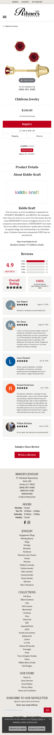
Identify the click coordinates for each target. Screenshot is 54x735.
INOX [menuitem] (27, 629)
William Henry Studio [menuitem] (27, 662)
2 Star (23, 269)
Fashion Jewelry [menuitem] (27, 568)
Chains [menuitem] (27, 558)
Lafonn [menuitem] (27, 639)
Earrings (22, 244)
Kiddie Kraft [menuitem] (27, 636)
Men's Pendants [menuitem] (27, 585)
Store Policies (27, 684)
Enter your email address (27, 705)
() (47, 261)
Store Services (27, 681)
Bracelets (14, 244)
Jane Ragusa (22, 301)
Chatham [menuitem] (27, 613)
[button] (15, 2)
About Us (27, 677)
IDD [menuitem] (27, 623)
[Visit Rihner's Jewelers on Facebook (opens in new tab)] (25, 522)
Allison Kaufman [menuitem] (27, 600)
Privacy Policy (27, 687)
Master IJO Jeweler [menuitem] (27, 646)
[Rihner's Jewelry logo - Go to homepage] (27, 12)
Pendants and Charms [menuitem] (27, 555)
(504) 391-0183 (27, 89)
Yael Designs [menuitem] (27, 666)
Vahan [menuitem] (27, 659)
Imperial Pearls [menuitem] (27, 626)
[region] (27, 59)
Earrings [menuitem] (27, 545)
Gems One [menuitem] (27, 619)
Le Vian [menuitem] (27, 643)
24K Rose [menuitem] (27, 596)
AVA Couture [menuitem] (27, 606)
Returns (39, 136)
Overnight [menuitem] (27, 649)
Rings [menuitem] (27, 542)
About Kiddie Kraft (27, 175)
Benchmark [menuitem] (27, 609)
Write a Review (27, 455)
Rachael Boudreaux (25, 385)
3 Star (23, 267)
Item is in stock (27, 150)
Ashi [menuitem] (27, 603)
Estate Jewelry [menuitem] (27, 578)
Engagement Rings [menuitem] (27, 535)
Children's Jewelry (11, 26)
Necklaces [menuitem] (27, 552)
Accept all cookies (36, 728)
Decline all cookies (18, 728)
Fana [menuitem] (27, 616)
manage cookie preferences (25, 722)
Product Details (27, 167)
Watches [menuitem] (27, 562)
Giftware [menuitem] (27, 581)
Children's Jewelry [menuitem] (27, 565)
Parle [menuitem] (27, 653)
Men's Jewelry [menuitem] (27, 572)
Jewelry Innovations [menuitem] (27, 633)
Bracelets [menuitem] (27, 548)
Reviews (27, 254)
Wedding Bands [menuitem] (27, 538)
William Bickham (24, 423)
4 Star (23, 264)
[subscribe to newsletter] (47, 710)
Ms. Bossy (21, 322)
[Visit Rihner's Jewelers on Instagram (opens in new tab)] (28, 522)
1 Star (23, 272)
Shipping (14, 136)
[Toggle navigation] (4, 16)
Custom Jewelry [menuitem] (27, 575)
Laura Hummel (23, 358)
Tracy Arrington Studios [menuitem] (27, 656)
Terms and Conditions (27, 690)
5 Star (23, 261)
